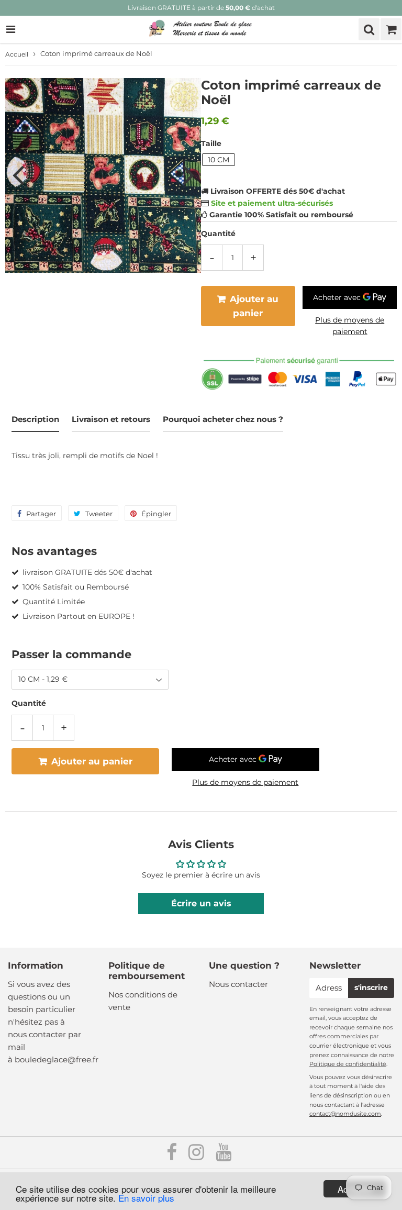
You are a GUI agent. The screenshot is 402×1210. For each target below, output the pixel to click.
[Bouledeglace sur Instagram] (197, 1156)
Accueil (16, 54)
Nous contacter (238, 984)
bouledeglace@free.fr (56, 1059)
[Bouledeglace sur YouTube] (223, 1156)
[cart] (391, 29)
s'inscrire (371, 987)
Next (188, 174)
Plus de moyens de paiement (349, 325)
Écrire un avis (201, 903)
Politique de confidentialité (347, 1064)
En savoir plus (146, 1197)
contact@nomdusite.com (345, 1113)
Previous (17, 174)
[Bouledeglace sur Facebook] (173, 1156)
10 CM (218, 159)
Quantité (218, 233)
